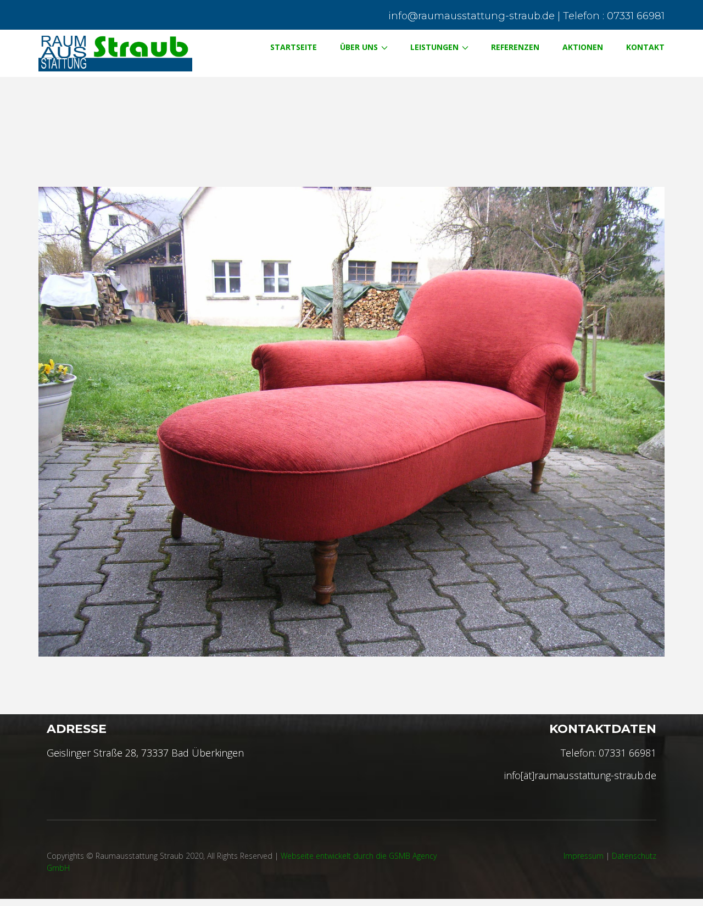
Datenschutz (634, 856)
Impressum (583, 856)
